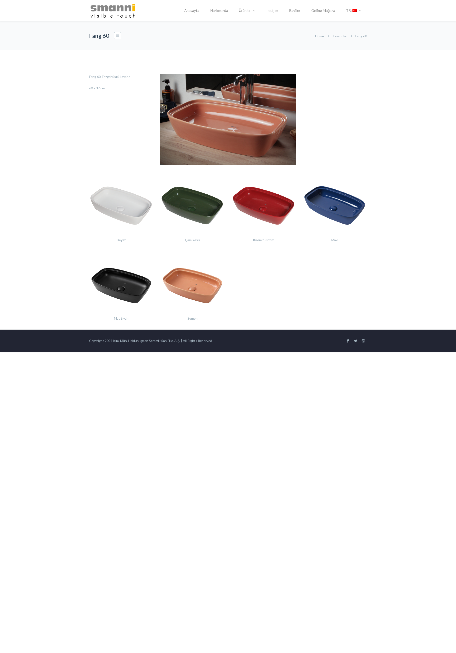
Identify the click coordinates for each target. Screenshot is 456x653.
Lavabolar (340, 36)
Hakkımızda (219, 10)
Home (319, 36)
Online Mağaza (323, 10)
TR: (349, 10)
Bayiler (294, 10)
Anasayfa (191, 10)
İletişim (272, 10)
